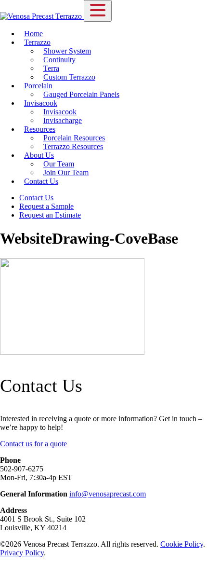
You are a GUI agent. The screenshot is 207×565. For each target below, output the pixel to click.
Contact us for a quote (33, 444)
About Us (39, 155)
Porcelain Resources (74, 138)
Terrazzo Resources (73, 146)
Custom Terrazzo (69, 77)
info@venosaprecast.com (107, 494)
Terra (51, 68)
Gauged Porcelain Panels (81, 94)
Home (33, 33)
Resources (39, 129)
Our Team (58, 164)
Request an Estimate (50, 215)
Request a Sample (46, 206)
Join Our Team (66, 172)
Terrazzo (37, 42)
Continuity (59, 59)
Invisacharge (62, 120)
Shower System (67, 51)
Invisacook (40, 103)
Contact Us (41, 181)
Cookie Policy (181, 544)
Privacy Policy (22, 553)
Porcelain (38, 86)
